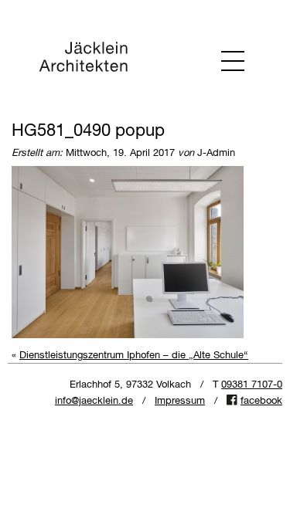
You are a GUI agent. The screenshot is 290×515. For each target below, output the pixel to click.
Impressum (180, 401)
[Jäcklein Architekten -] (83, 60)
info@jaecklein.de (94, 401)
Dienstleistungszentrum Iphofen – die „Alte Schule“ (133, 356)
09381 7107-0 (251, 385)
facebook (261, 401)
